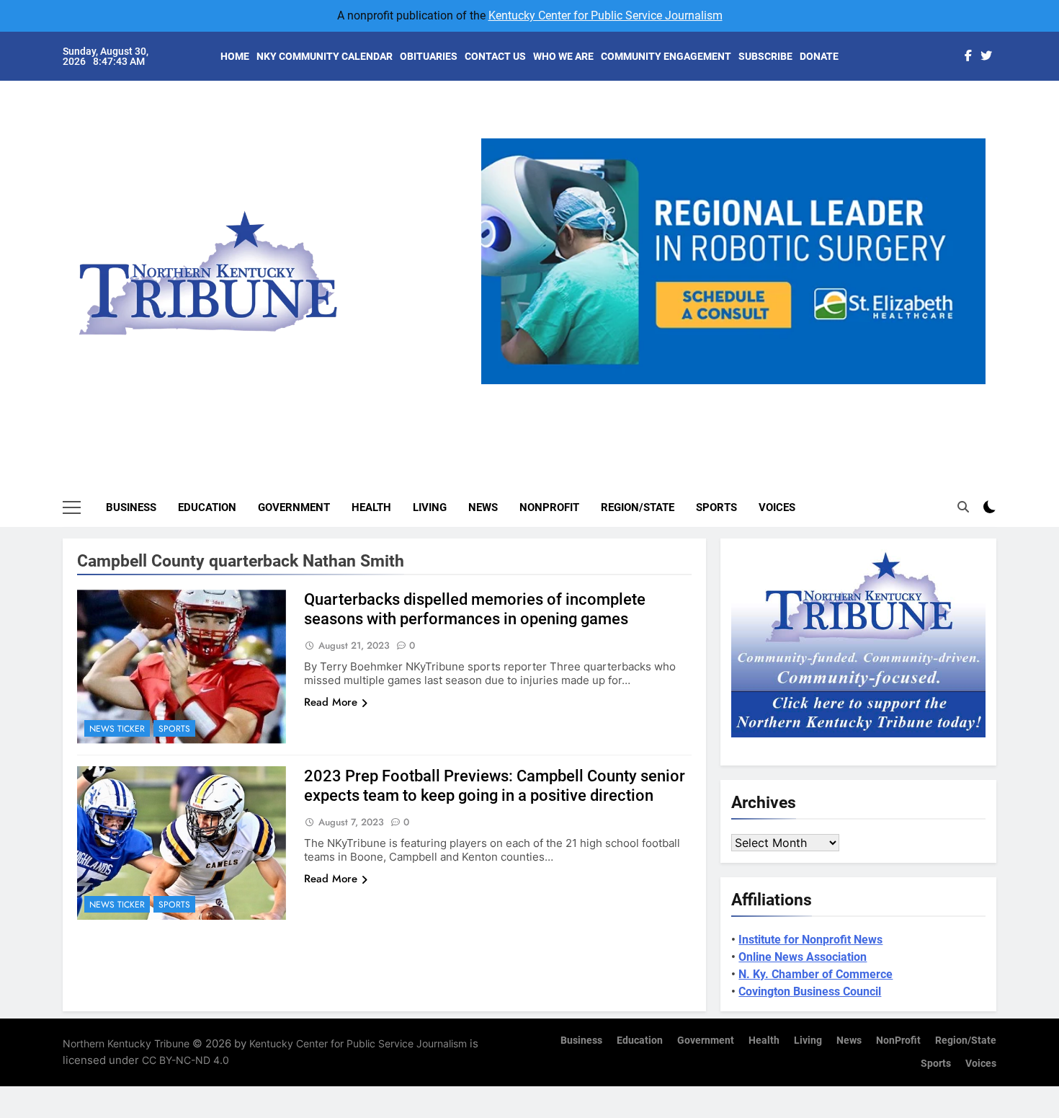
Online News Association (802, 957)
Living (430, 507)
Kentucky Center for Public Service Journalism (605, 15)
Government (294, 507)
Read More (330, 702)
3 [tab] (739, 392)
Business (131, 507)
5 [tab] (792, 392)
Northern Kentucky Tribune (126, 1043)
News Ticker (117, 728)
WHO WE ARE (563, 56)
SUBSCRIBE (765, 56)
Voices (777, 507)
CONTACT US (495, 56)
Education (207, 507)
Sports (716, 507)
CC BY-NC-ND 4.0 (185, 1060)
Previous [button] (497, 384)
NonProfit (549, 507)
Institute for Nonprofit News (810, 939)
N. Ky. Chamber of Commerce (815, 974)
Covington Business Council (809, 991)
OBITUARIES (428, 56)
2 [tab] (712, 392)
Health (371, 507)
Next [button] (969, 384)
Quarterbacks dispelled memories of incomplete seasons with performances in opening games (474, 609)
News (483, 507)
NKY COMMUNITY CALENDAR (324, 56)
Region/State (637, 507)
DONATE (819, 56)
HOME (234, 56)
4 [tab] (765, 392)
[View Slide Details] (734, 261)
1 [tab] (685, 392)
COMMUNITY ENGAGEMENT (666, 56)
